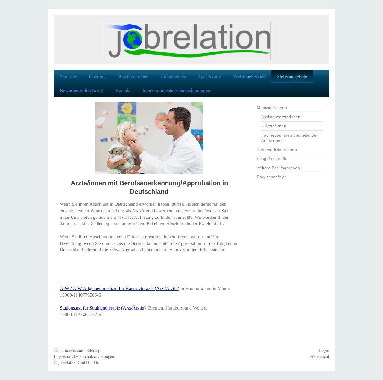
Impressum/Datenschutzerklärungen (84, 356)
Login (324, 350)
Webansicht (319, 356)
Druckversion (71, 350)
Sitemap (93, 350)
